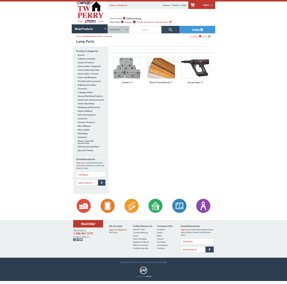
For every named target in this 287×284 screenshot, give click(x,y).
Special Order (139, 229)
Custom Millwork (140, 232)
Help (184, 5)
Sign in (113, 5)
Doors (136, 236)
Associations (162, 245)
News (159, 236)
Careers (166, 5)
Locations (161, 229)
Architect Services (141, 248)
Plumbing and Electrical (92, 36)
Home (78, 36)
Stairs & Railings (140, 239)
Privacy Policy (162, 262)
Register (123, 5)
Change (127, 22)
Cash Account (161, 22)
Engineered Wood (141, 242)
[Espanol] (171, 22)
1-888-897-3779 (83, 233)
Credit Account (144, 22)
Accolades (161, 242)
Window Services (140, 245)
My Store (113, 232)
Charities (161, 248)
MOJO (148, 276)
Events (176, 5)
